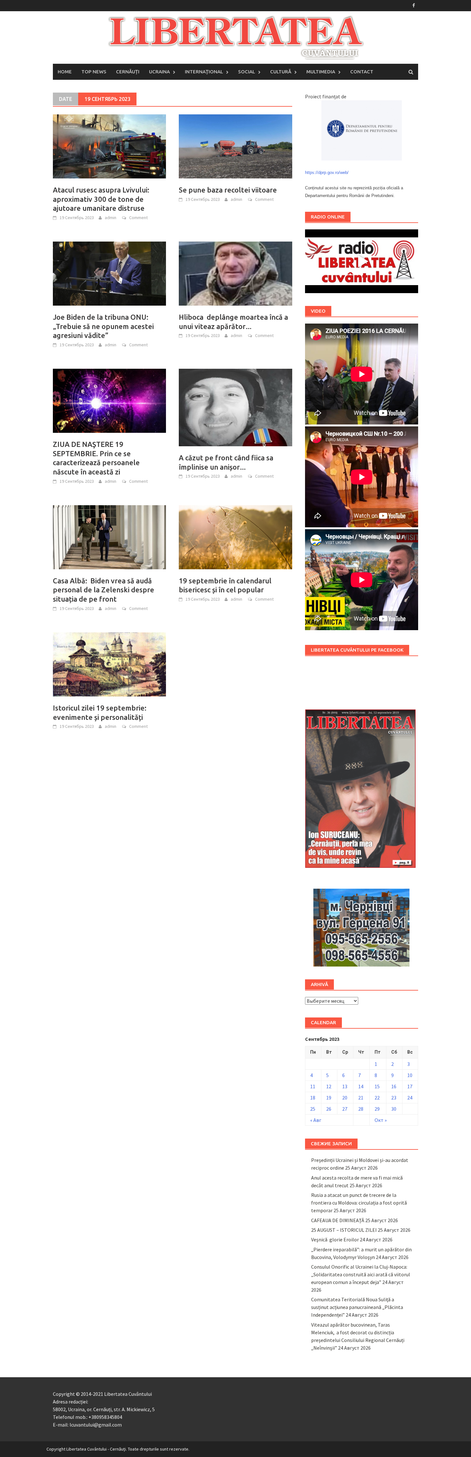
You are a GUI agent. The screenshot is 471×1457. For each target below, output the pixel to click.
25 (312, 1109)
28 (360, 1109)
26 (328, 1109)
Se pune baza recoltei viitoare (228, 190)
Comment (138, 217)
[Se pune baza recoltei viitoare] (235, 146)
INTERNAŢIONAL (204, 71)
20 (344, 1097)
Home (65, 71)
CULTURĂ (280, 71)
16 (393, 1086)
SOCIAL (246, 71)
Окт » (381, 1120)
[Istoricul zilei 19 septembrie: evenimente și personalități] (109, 664)
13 (344, 1086)
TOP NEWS (93, 71)
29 (377, 1109)
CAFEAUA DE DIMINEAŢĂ (337, 1220)
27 (344, 1109)
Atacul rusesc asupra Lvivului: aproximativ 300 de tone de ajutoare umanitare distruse (101, 199)
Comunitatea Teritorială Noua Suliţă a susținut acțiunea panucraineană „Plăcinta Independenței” (357, 1307)
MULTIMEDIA (320, 71)
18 (312, 1097)
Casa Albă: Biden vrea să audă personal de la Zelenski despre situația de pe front (103, 590)
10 (409, 1075)
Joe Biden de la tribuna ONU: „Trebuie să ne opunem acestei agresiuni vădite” (103, 326)
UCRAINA (159, 71)
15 (377, 1086)
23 (393, 1097)
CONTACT (361, 71)
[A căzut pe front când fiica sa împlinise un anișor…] (235, 407)
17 (409, 1086)
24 (409, 1097)
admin (110, 217)
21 (360, 1097)
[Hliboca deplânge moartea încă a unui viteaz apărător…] (235, 273)
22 (377, 1097)
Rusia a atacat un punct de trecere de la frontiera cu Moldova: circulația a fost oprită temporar (359, 1203)
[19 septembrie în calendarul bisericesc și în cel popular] (235, 536)
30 (393, 1109)
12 (328, 1086)
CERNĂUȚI (127, 71)
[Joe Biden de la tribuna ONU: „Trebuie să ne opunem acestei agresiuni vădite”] (109, 273)
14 (360, 1086)
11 (312, 1086)
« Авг (315, 1120)
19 (328, 1097)
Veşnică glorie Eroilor (335, 1239)
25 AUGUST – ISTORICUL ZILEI (344, 1230)
